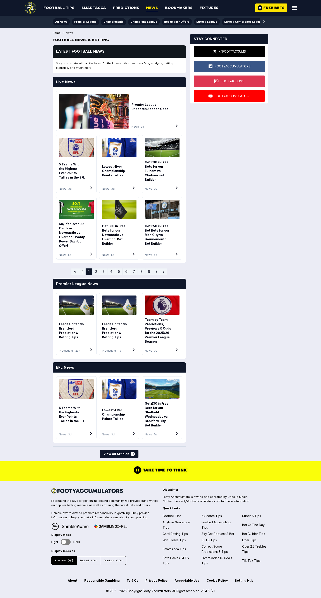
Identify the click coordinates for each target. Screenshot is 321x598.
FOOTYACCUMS (232, 81)
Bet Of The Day (253, 525)
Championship (114, 21)
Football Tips (58, 8)
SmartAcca (93, 8)
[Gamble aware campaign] (75, 526)
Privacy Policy (156, 580)
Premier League (85, 21)
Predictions (126, 8)
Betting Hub (244, 580)
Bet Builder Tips (253, 534)
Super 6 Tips (251, 516)
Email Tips (249, 540)
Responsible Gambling (102, 580)
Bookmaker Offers (176, 21)
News (152, 8)
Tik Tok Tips (251, 560)
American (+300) (113, 560)
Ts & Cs (132, 580)
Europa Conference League (243, 21)
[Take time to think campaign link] (160, 473)
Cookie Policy (217, 580)
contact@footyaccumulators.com (197, 501)
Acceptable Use (187, 580)
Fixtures (209, 8)
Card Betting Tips (175, 534)
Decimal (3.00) (88, 560)
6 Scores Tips (212, 516)
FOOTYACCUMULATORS (232, 66)
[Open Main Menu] (294, 8)
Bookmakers (179, 8)
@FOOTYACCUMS (232, 51)
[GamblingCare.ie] (110, 526)
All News (61, 21)
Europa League (206, 21)
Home (56, 32)
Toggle (66, 542)
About (72, 580)
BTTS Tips (209, 540)
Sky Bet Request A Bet (218, 534)
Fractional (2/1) (64, 560)
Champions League (144, 21)
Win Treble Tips (174, 540)
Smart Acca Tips (174, 549)
